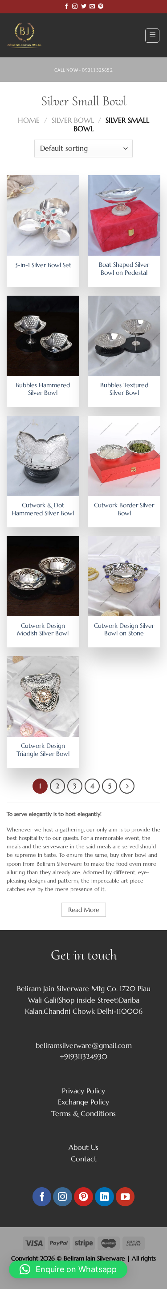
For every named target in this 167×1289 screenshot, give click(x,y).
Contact (84, 1158)
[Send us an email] (92, 7)
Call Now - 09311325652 (83, 70)
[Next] (126, 786)
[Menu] (152, 35)
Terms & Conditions (83, 1113)
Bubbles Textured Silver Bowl (124, 389)
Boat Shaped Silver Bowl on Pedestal (124, 269)
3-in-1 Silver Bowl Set (43, 265)
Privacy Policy (83, 1090)
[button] (68, 1269)
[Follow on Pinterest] (100, 7)
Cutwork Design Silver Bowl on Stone (124, 630)
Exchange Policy (83, 1101)
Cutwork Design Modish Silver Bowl (43, 630)
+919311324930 (83, 1056)
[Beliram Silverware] (29, 35)
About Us (83, 1147)
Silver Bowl (73, 120)
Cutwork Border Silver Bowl (124, 509)
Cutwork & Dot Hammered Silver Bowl (43, 509)
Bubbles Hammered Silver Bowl (43, 389)
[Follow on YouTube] (125, 1196)
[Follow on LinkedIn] (104, 1196)
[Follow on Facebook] (66, 7)
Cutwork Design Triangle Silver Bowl (42, 750)
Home (29, 120)
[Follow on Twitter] (83, 7)
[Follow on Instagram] (74, 7)
